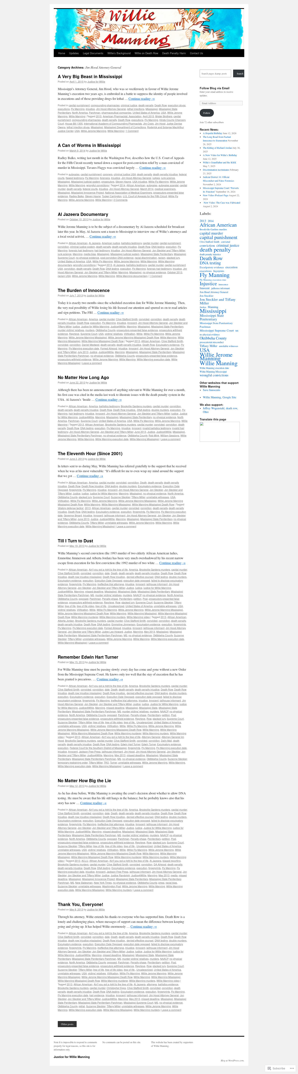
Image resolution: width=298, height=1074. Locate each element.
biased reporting (172, 860)
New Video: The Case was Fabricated (221, 202)
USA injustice (139, 181)
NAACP (137, 595)
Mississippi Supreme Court (138, 1002)
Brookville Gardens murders (136, 406)
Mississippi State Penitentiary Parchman (80, 435)
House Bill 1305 (74, 123)
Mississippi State (127, 591)
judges (156, 178)
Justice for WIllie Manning (95, 326)
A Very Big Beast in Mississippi (90, 76)
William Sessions (169, 435)
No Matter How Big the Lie (84, 780)
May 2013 (149, 631)
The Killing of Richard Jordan (217, 147)
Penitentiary (125, 598)
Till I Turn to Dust (75, 541)
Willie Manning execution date (153, 359)
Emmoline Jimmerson (123, 624)
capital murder (151, 243)
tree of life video (85, 606)
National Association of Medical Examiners (128, 192)
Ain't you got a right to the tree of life (108, 569)
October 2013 (174, 272)
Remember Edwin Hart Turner (88, 657)
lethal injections (135, 109)
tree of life (70, 606)
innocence (223, 284)
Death (143, 482)
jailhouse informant (114, 515)
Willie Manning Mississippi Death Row (102, 341)
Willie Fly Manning (158, 181)
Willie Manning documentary (132, 276)
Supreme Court (88, 333)
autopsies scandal (169, 185)
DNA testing (158, 246)
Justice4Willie (118, 326)
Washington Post (111, 886)
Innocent (132, 322)
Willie (139, 333)
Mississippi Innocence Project (87, 192)
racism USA (64, 276)
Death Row (160, 105)
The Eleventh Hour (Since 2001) (90, 453)
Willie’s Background (119, 53)
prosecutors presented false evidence (137, 330)
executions (64, 109)
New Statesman (84, 882)
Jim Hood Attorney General (111, 109)
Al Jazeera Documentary (83, 214)
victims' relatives (114, 333)
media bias (90, 254)
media (174, 875)
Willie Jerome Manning (93, 130)
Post (145, 598)
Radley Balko (76, 196)
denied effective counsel (140, 576)
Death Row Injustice (92, 486)
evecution (63, 696)
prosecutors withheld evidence (74, 359)
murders (89, 330)
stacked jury (173, 257)
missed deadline (94, 591)
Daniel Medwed (90, 344)
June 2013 (140, 431)
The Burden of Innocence (84, 290)
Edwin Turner (148, 744)
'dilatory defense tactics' (71, 508)
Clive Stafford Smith (127, 319)
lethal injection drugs (78, 127)
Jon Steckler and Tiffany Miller (168, 250)
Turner (113, 762)
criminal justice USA (125, 174)
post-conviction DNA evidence (117, 257)
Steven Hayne (123, 181)
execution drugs (176, 105)
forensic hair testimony (81, 250)
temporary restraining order (73, 762)
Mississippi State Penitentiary (157, 254)
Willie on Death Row (146, 53)
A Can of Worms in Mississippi (89, 145)
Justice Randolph (120, 875)
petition (137, 598)
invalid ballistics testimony (157, 428)
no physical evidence (87, 257)
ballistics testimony (131, 243)
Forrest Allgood (108, 348)
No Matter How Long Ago (83, 377)
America (93, 319)
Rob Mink (154, 435)
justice (76, 326)
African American (135, 185)
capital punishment (79, 105)
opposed (83, 598)
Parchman (94, 112)
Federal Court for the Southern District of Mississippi (98, 748)
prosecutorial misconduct (212, 342)
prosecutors (107, 181)
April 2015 (148, 116)
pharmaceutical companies (116, 112)
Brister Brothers (163, 116)
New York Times (103, 882)
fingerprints (75, 489)
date (107, 573)
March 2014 (146, 189)
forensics (105, 178)
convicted (144, 319)
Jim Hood (160, 123)
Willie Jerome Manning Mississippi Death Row (133, 337)
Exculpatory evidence (168, 344)
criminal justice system (82, 246)
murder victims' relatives (71, 330)
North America (80, 112)
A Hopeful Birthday (212, 133)
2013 (109, 265)
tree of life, (101, 606)
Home (61, 53)
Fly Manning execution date (84, 348)
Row (117, 602)
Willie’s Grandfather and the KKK (219, 162)
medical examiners (165, 189)
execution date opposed (136, 580)
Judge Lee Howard (112, 631)
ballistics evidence (168, 984)
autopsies (74, 174)
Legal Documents (93, 53)
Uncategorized (116, 606)
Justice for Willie (96, 81)
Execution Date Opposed (108, 580)
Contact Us (196, 53)
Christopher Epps (116, 988)
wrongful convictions (97, 185)
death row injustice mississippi (85, 576)
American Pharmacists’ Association (122, 116)
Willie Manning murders (112, 617)
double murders (160, 410)
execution (171, 246)
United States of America (146, 112)
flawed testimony (75, 178)
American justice (111, 243)
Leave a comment (92, 363)
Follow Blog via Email (214, 88)
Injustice (90, 109)
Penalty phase (110, 598)
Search (240, 73)
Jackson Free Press (90, 751)
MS (92, 595)
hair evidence (96, 995)
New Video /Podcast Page (215, 195)
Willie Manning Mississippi (144, 439)
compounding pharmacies (105, 105)
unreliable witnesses (157, 497)
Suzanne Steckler (120, 497)
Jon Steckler (156, 489)
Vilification (129, 333)
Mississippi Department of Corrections (125, 127)
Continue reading (142, 98)
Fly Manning (78, 109)
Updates (74, 53)
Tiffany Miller (138, 497)
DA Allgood (160, 864)
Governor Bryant (73, 515)
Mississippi (152, 109)
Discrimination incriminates (216, 169)
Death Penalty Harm (174, 53)
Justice (93, 352)
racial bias (171, 882)
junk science (168, 178)
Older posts (67, 1024)
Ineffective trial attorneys (111, 584)
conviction (63, 246)
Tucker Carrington (112, 196)
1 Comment (132, 130)
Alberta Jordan (66, 620)
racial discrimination (146, 257)
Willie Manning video (138, 617)
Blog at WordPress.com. (232, 1060)
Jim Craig (148, 123)
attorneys (152, 984)
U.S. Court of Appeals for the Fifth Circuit (145, 196)
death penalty (145, 105)
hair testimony (102, 250)
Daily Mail (166, 740)
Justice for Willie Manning (72, 1057)
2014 (122, 185)
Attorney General (151, 737)
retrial (82, 1006)
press (161, 882)
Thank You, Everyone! (80, 904)
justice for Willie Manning (104, 493)
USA (163, 112)
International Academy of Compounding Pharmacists (113, 123)
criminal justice (129, 105)
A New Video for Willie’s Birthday (220, 155)
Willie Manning (77, 116)
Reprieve (74, 333)
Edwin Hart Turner (130, 744)
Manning (78, 254)
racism (161, 257)
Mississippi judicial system (85, 181)
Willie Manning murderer (84, 617)
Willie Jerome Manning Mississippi (88, 337)
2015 (99, 116)
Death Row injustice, (124, 410)
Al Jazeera (95, 243)
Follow (206, 112)
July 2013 (83, 352)
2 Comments (121, 199)
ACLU (84, 860)
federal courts (90, 189)
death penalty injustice (165, 174)
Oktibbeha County (105, 330)
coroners (108, 174)
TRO (106, 762)
